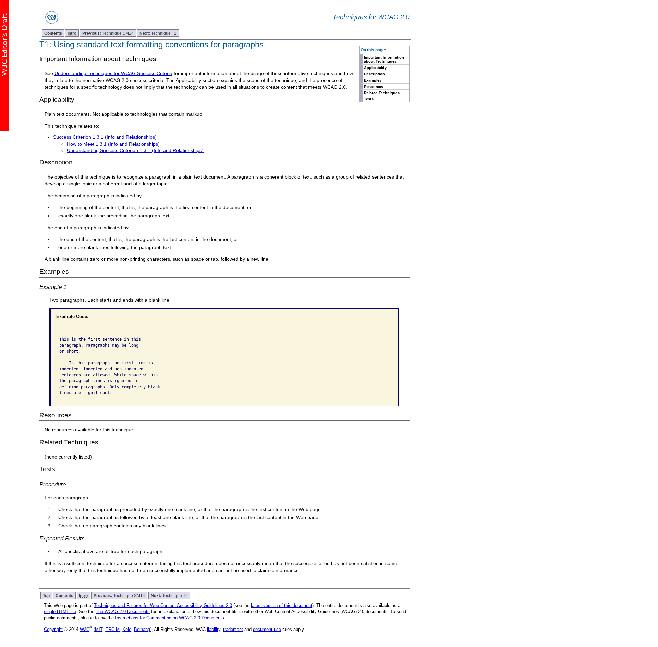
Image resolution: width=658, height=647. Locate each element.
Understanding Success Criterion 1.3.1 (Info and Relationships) (135, 150)
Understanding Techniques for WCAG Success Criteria (113, 73)
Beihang (142, 629)
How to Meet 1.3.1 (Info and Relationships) (113, 144)
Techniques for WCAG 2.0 (371, 17)
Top (46, 595)
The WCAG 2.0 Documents (123, 611)
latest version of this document (281, 605)
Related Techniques (382, 93)
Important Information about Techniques (384, 59)
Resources (373, 87)
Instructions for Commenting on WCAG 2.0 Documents (169, 617)
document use (267, 629)
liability (213, 629)
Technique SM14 (108, 33)
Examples (372, 80)
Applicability (375, 67)
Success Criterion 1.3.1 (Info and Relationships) (105, 137)
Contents (53, 33)
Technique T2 (157, 33)
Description (374, 74)
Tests (369, 99)
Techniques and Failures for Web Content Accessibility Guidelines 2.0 (163, 605)
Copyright (53, 629)
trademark (233, 629)
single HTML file (60, 611)
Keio (126, 629)
